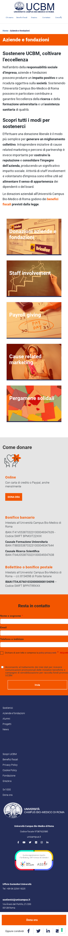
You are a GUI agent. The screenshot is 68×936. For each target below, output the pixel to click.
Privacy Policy (10, 764)
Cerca (57, 17)
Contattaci (46, 17)
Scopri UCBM (10, 754)
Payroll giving (25, 315)
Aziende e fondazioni (14, 713)
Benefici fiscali (21, 17)
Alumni (6, 718)
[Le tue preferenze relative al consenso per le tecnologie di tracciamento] (62, 930)
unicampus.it (34, 836)
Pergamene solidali (31, 398)
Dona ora (32, 920)
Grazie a (34, 17)
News (6, 729)
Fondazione (9, 775)
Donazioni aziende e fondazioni (32, 234)
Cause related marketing (25, 359)
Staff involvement (30, 273)
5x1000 (7, 789)
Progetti (7, 724)
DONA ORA (14, 497)
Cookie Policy (10, 770)
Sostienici (8, 707)
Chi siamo (9, 17)
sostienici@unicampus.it (16, 899)
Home (5, 31)
